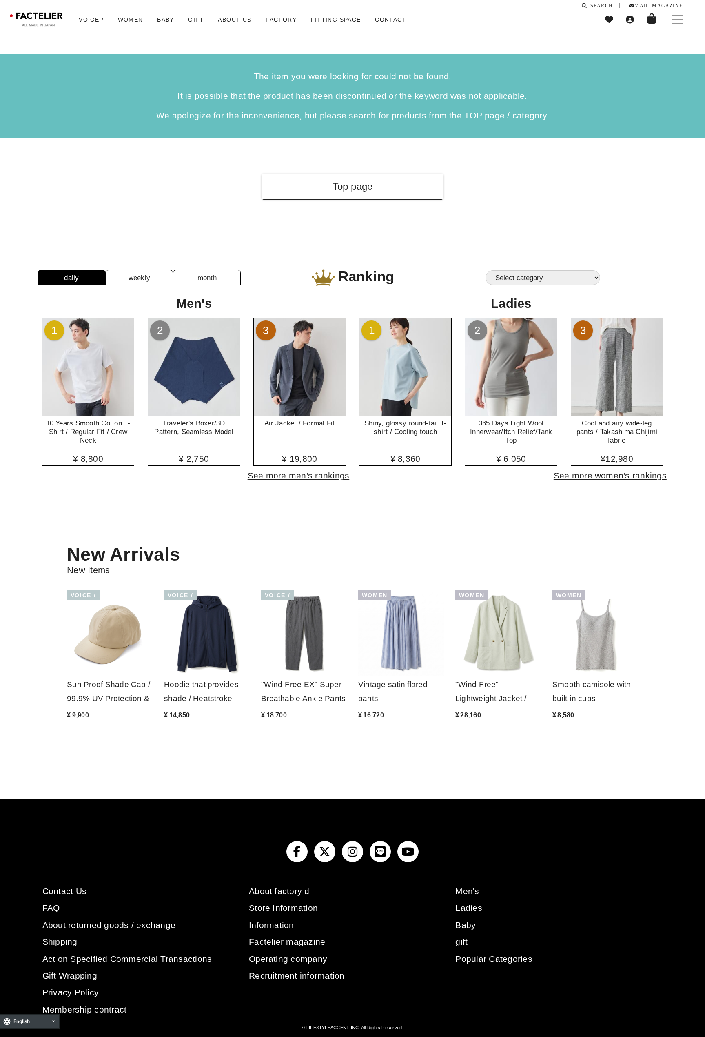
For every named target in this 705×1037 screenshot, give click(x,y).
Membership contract (84, 1009)
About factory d (279, 891)
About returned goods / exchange (108, 925)
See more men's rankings (299, 475)
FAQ (51, 907)
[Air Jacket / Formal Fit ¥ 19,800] (300, 413)
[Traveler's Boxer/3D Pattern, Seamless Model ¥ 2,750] (194, 413)
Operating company (288, 959)
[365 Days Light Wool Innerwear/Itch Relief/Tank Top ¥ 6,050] (511, 413)
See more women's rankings (610, 475)
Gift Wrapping (69, 975)
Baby (465, 925)
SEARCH (600, 5)
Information (271, 925)
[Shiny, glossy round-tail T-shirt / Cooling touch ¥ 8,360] (405, 413)
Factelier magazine (287, 941)
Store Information (283, 907)
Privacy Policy (70, 992)
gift (461, 941)
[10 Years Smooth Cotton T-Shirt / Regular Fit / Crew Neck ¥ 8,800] (88, 413)
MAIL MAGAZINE (658, 5)
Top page (353, 186)
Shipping (60, 941)
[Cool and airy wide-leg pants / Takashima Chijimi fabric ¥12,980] (617, 413)
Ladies (468, 907)
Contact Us (64, 891)
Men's (467, 891)
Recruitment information (297, 975)
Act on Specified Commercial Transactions (127, 959)
